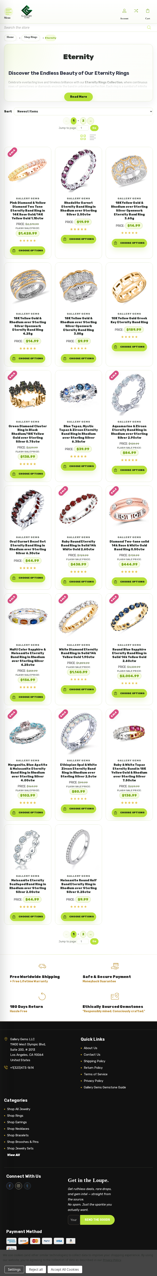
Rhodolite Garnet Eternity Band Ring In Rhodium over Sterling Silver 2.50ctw (78, 208)
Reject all (36, 1269)
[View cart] (148, 11)
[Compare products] (136, 11)
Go (94, 127)
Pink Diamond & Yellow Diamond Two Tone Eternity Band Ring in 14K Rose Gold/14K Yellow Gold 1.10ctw (28, 210)
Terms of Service (96, 1074)
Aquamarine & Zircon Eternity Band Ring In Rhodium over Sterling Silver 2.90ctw (129, 432)
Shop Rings (15, 1115)
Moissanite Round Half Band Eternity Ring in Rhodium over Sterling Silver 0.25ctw (78, 886)
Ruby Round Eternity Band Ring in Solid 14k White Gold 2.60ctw (78, 545)
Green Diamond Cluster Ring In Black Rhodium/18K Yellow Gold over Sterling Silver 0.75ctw (28, 434)
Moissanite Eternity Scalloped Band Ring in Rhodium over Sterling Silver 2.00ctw (27, 886)
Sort (8, 111)
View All (13, 1155)
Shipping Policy (94, 1061)
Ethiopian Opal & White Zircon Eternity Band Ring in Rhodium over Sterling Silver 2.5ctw (78, 770)
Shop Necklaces (18, 1129)
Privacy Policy (93, 1081)
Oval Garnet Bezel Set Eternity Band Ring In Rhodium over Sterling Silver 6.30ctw (27, 547)
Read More (78, 97)
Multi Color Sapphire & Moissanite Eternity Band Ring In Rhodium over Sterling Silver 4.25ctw (28, 657)
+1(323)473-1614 (22, 1068)
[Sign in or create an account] (124, 11)
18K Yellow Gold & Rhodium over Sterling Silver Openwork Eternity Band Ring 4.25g (27, 326)
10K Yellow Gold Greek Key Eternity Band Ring (129, 320)
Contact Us (92, 1054)
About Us (90, 1048)
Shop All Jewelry (18, 1109)
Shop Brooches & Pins (23, 1142)
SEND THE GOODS (97, 1220)
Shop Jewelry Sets (20, 1148)
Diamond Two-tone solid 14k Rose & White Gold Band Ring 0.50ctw (129, 545)
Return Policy (93, 1068)
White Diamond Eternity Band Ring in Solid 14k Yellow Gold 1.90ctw (78, 653)
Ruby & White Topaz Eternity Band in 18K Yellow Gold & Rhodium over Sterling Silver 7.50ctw (129, 772)
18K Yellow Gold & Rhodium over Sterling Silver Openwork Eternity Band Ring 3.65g (129, 210)
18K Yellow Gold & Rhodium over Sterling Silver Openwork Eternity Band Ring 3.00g (78, 326)
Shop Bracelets (18, 1135)
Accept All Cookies (65, 1269)
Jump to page (68, 127)
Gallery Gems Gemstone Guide (105, 1087)
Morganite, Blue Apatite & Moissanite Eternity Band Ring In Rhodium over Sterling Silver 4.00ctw (27, 772)
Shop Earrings (17, 1122)
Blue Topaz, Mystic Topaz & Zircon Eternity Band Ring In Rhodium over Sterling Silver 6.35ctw (78, 434)
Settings (14, 1269)
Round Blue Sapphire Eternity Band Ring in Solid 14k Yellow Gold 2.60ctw (129, 655)
